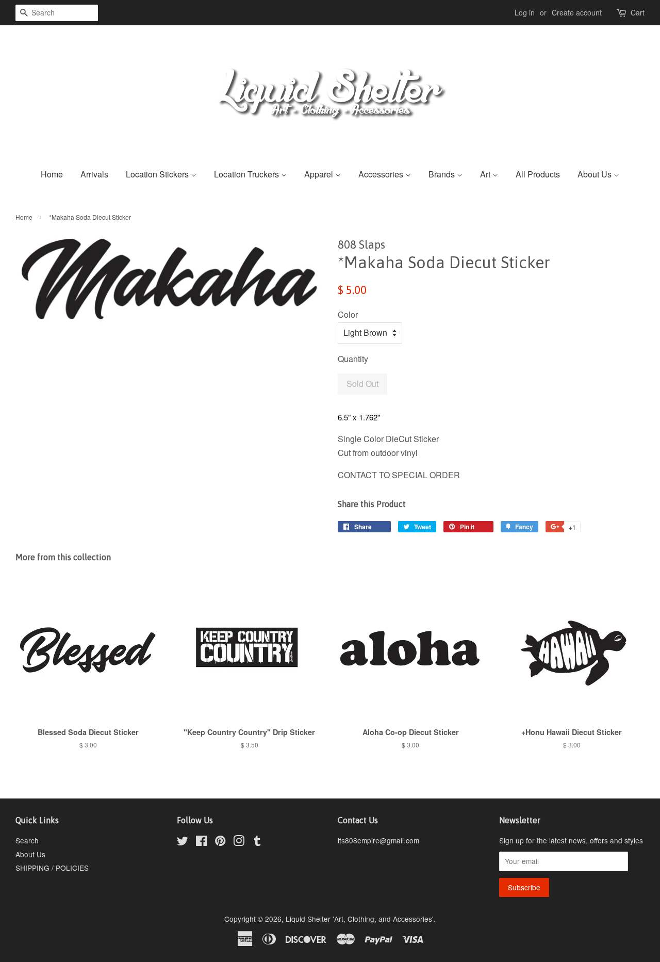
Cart (638, 12)
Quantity (353, 359)
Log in (525, 12)
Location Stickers (158, 174)
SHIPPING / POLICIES (52, 867)
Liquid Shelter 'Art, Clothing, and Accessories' (360, 919)
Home (52, 174)
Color (348, 314)
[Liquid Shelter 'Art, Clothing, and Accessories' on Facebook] (201, 842)
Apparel (319, 174)
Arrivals (94, 174)
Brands (442, 174)
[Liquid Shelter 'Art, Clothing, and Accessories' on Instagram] (238, 842)
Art (486, 174)
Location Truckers (247, 174)
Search (27, 840)
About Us (596, 174)
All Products (538, 174)
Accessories (381, 174)
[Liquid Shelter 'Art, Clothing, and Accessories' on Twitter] (182, 842)
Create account (577, 12)
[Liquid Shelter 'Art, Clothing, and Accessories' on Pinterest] (220, 842)
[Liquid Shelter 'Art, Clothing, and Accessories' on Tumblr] (257, 842)
